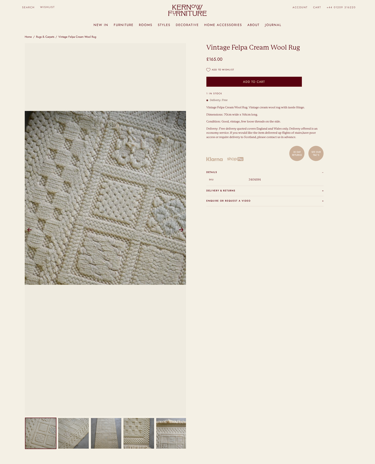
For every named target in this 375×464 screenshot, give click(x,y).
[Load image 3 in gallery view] (106, 433)
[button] (28, 7)
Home (28, 37)
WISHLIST (47, 7)
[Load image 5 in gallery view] (171, 433)
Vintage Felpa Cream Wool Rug (77, 37)
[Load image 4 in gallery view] (138, 433)
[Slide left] (29, 229)
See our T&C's (316, 153)
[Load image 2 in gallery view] (73, 433)
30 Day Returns (297, 153)
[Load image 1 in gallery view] (40, 433)
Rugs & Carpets (45, 37)
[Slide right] (181, 229)
